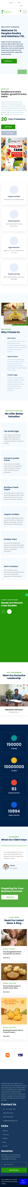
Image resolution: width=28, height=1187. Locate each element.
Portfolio (5, 1146)
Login (21, 6)
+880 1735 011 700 (8, 1113)
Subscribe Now (14, 1170)
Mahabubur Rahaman (14, 710)
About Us (5, 1130)
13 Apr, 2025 (12, 983)
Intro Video (9, 133)
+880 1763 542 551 (8, 1117)
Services (5, 1138)
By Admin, (6, 949)
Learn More (8, 127)
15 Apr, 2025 (12, 1027)
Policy (4, 1142)
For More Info (8, 61)
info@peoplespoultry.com (10, 1121)
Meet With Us (10, 897)
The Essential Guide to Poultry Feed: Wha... (12, 987)
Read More (6, 958)
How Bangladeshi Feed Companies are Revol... (12, 953)
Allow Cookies (23, 1181)
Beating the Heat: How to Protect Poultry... (13, 1031)
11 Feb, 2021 (12, 949)
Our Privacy (6, 1134)
